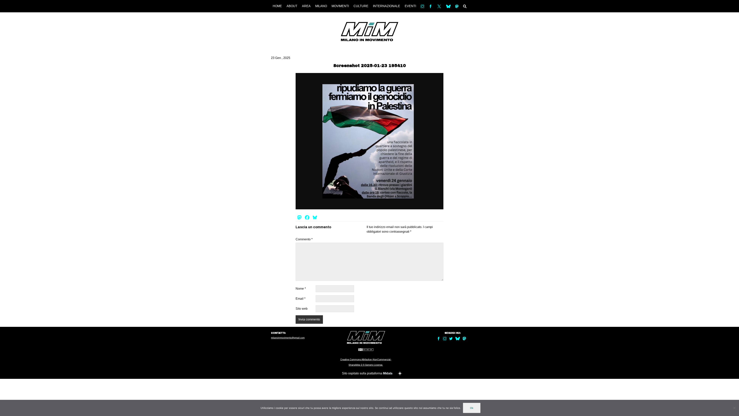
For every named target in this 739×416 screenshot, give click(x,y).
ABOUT (292, 6)
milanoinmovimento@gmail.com (288, 337)
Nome (301, 288)
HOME (277, 6)
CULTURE (361, 6)
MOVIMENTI (340, 6)
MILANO (321, 6)
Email (300, 298)
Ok (471, 407)
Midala (387, 373)
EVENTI (410, 6)
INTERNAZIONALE (386, 6)
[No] (734, 408)
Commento (304, 239)
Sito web (302, 308)
